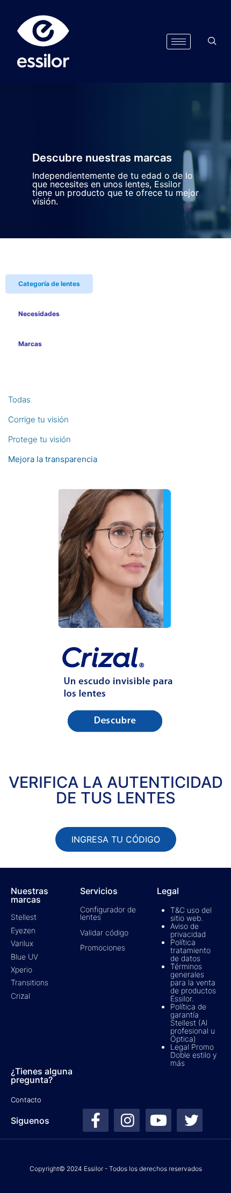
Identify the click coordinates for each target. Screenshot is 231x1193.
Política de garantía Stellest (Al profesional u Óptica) (192, 1022)
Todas (19, 399)
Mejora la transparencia (52, 459)
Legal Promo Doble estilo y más (193, 1054)
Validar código (104, 932)
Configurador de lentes (108, 913)
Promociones (102, 947)
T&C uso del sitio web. (191, 914)
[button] (212, 41)
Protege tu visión (39, 439)
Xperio (21, 969)
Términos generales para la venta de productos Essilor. (193, 982)
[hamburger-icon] (179, 41)
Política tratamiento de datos (190, 950)
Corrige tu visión (38, 419)
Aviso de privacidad (188, 930)
